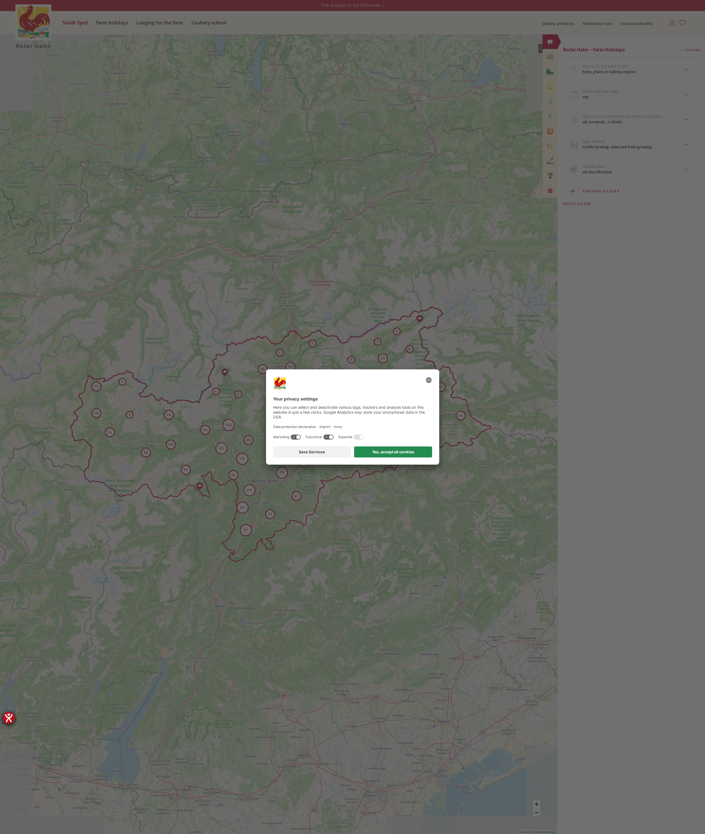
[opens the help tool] (9, 718)
